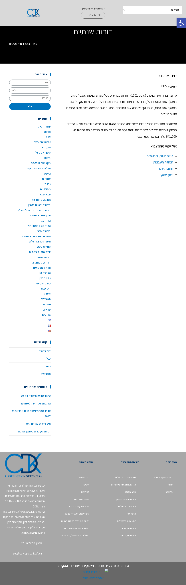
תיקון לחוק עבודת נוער (38, 424)
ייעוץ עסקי (166, 174)
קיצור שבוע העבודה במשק (36, 396)
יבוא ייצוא (45, 194)
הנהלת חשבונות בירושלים (36, 236)
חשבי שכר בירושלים (40, 241)
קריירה (47, 309)
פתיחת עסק (44, 247)
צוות (48, 137)
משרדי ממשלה (42, 153)
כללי (48, 359)
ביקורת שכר (44, 231)
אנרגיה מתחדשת (41, 200)
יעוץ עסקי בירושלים (40, 252)
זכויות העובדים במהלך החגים (34, 431)
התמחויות (45, 147)
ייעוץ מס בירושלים (40, 215)
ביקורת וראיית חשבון (39, 205)
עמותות (46, 179)
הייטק (47, 173)
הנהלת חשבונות (163, 162)
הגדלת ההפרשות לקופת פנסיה (74, 535)
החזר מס (46, 220)
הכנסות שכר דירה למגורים (36, 403)
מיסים (47, 294)
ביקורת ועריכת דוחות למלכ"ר (34, 210)
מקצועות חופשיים (41, 163)
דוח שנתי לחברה (41, 262)
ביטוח (47, 158)
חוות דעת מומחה (41, 268)
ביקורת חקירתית (128, 535)
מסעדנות (45, 189)
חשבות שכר (165, 168)
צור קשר (46, 315)
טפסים (47, 304)
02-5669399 (28, 543)
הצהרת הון (45, 273)
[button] (93, 15)
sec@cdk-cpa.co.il (24, 553)
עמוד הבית (31, 43)
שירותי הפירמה (42, 142)
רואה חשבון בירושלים (160, 156)
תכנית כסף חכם (81, 499)
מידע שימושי (43, 283)
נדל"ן (48, 184)
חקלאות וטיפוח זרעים (39, 168)
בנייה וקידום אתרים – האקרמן (76, 566)
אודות (47, 132)
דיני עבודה (45, 288)
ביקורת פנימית (129, 528)
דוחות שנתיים (43, 257)
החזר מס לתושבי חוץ (39, 226)
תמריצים (46, 299)
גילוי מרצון (45, 278)
